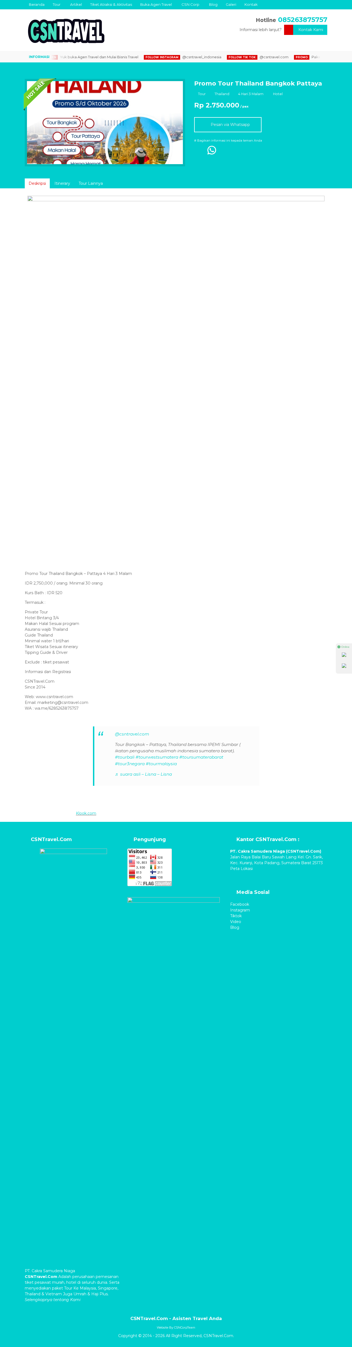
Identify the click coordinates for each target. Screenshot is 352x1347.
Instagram (240, 910)
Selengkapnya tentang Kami (53, 1299)
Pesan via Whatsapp (230, 124)
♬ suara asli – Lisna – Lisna (143, 774)
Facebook (239, 904)
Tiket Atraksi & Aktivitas (111, 4)
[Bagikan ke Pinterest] (258, 152)
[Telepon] (344, 667)
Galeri (231, 4)
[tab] (37, 183)
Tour (57, 4)
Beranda (37, 4)
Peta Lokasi (242, 868)
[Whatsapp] (344, 656)
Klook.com (86, 813)
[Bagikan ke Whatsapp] (211, 152)
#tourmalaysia (161, 763)
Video (235, 921)
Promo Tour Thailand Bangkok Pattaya (258, 83)
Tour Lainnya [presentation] (91, 183)
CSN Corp (190, 4)
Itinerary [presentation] (62, 183)
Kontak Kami (310, 29)
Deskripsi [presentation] (37, 183)
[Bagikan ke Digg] (235, 152)
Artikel (76, 4)
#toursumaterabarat (201, 757)
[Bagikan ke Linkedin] (247, 152)
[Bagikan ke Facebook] (199, 152)
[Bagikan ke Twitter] (224, 152)
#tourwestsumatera (157, 757)
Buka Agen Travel (156, 4)
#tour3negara (130, 763)
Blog (213, 4)
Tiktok (236, 915)
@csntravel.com (132, 734)
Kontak (251, 4)
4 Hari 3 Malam (250, 94)
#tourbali (124, 757)
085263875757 (302, 20)
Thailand (222, 94)
